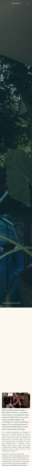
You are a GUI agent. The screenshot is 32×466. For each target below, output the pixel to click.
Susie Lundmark (16, 3)
